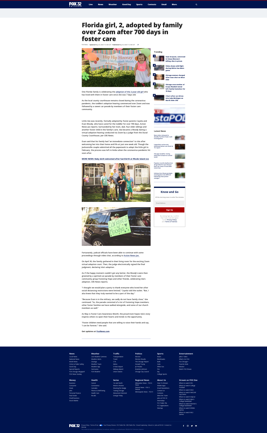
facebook (183, 425)
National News (74, 359)
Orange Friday (118, 396)
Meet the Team (162, 396)
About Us (161, 380)
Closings (94, 362)
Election (137, 357)
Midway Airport (118, 369)
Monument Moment (120, 393)
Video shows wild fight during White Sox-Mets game (175, 68)
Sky (158, 372)
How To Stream (162, 383)
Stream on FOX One (188, 380)
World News (73, 362)
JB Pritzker (138, 367)
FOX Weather (95, 372)
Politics (138, 353)
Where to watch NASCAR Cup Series (187, 393)
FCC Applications (162, 406)
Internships (161, 401)
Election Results (140, 359)
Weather (95, 353)
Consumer (72, 386)
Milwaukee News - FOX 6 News (143, 384)
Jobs (70, 391)
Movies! (181, 367)
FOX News (85, 45)
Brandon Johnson (141, 369)
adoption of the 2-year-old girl (130, 92)
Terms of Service (171, 222)
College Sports (162, 374)
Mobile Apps (161, 386)
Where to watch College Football (187, 386)
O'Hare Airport (118, 367)
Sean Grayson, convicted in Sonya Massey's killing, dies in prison (175, 59)
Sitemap (160, 408)
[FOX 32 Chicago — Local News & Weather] (76, 4)
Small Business (74, 398)
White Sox (160, 367)
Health (94, 380)
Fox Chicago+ (183, 362)
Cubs (159, 364)
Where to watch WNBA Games (187, 409)
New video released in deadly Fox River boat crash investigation (163, 136)
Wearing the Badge (119, 388)
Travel (115, 359)
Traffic (116, 353)
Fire (158, 369)
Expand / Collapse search (196, 4)
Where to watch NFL (186, 383)
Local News (73, 357)
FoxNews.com (103, 331)
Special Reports (74, 369)
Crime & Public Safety (76, 364)
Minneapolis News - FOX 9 (144, 392)
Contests (160, 393)
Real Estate (73, 396)
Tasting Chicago (118, 391)
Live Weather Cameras (99, 357)
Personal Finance (75, 393)
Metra (115, 364)
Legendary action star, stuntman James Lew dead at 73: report (163, 146)
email (196, 425)
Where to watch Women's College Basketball (188, 405)
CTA (114, 362)
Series (116, 380)
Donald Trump (140, 364)
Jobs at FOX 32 (162, 398)
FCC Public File (162, 403)
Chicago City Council (142, 372)
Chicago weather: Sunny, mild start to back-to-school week (163, 155)
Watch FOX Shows (185, 369)
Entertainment (186, 353)
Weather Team (96, 364)
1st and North (118, 383)
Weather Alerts (96, 359)
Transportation (118, 357)
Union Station (117, 372)
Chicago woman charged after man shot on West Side (175, 77)
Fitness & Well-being (98, 391)
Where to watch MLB (186, 390)
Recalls (93, 396)
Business (72, 383)
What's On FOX (184, 359)
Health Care (95, 393)
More (174, 4)
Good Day (72, 367)
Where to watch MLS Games (186, 413)
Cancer (93, 383)
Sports (160, 353)
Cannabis (94, 388)
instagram (187, 425)
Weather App (95, 367)
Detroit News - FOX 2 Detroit (142, 388)
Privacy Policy (172, 220)
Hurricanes (94, 369)
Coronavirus (95, 386)
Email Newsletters (163, 388)
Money (72, 380)
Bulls (158, 362)
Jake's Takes (183, 357)
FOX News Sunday (75, 374)
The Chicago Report (142, 362)
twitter (192, 425)
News (71, 353)
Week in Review (118, 386)
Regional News (142, 380)
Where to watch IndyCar (187, 397)
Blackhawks (161, 359)
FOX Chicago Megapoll (77, 372)
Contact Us (161, 391)
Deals (71, 388)
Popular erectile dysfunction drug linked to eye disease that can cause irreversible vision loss (163, 165)
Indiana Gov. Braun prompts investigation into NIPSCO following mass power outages (163, 175)
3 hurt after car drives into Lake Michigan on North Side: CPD (174, 98)
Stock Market (73, 401)
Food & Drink (183, 364)
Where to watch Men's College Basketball (186, 400)
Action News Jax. (132, 255)
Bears (159, 357)
